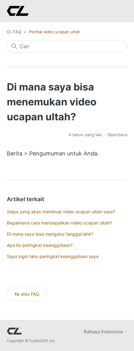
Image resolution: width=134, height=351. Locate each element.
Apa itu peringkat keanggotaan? (40, 245)
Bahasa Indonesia (104, 331)
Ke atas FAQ (27, 294)
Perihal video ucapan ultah (54, 31)
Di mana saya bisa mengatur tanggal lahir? (50, 234)
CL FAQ (14, 31)
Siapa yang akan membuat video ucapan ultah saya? (61, 211)
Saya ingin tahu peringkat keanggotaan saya (52, 256)
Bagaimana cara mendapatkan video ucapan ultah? (59, 222)
